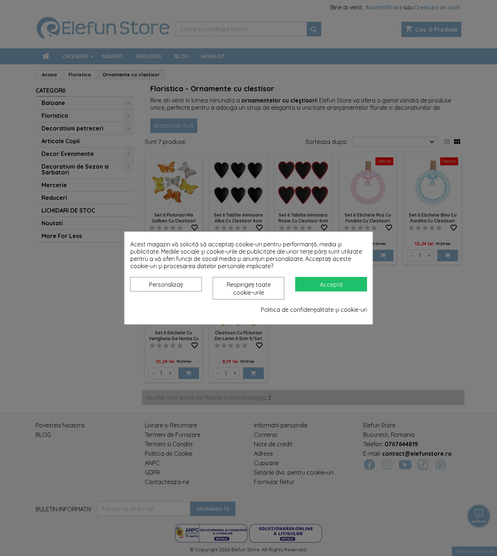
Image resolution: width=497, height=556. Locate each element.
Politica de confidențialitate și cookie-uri (314, 309)
